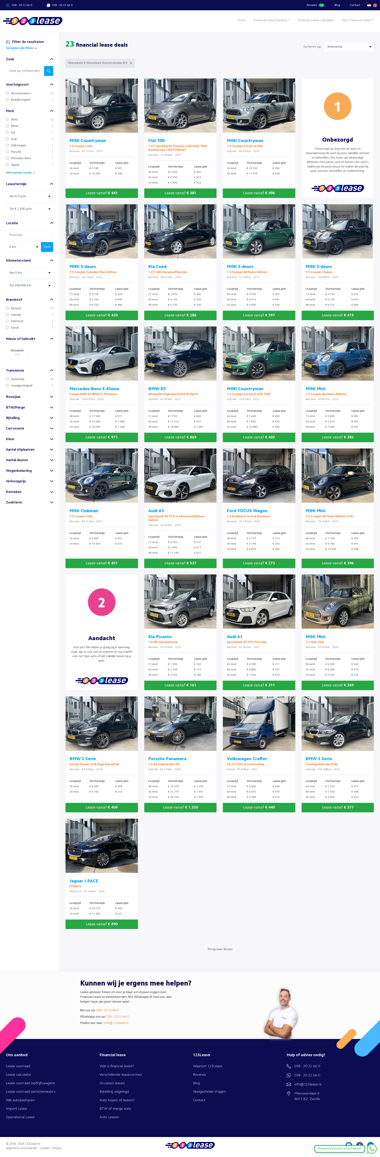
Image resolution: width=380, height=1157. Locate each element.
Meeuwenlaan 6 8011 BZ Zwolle (307, 1096)
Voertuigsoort (17, 84)
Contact (355, 5)
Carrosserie (15, 428)
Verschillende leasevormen (121, 1075)
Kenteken (14, 492)
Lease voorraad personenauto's (31, 1092)
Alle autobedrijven (20, 1100)
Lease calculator (18, 1075)
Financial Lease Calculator (316, 20)
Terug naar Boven (219, 949)
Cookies (45, 1148)
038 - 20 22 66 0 (22, 5)
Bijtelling (13, 418)
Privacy (56, 1148)
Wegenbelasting (19, 471)
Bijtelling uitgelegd (114, 1092)
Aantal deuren (17, 460)
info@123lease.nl (116, 1023)
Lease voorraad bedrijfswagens (30, 1083)
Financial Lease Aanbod (271, 20)
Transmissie (15, 370)
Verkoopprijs (16, 481)
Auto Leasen (109, 1117)
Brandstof (14, 300)
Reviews (315, 5)
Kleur (10, 439)
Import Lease (16, 1109)
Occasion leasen (112, 1083)
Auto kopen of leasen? (117, 1100)
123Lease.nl (32, 1144)
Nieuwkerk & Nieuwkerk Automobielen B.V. (98, 63)
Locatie (12, 223)
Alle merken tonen (19, 172)
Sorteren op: (312, 46)
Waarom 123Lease (207, 1066)
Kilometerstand (18, 260)
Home (241, 20)
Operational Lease (20, 1117)
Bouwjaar (13, 397)
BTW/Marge (15, 407)
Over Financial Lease (357, 20)
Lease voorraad (18, 1066)
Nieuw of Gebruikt (20, 339)
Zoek (10, 59)
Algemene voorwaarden (21, 1148)
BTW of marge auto (115, 1109)
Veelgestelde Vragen (209, 1092)
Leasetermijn (16, 184)
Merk (10, 111)
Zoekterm (14, 502)
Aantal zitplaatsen (20, 449)
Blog (337, 5)
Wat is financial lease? (117, 1066)
